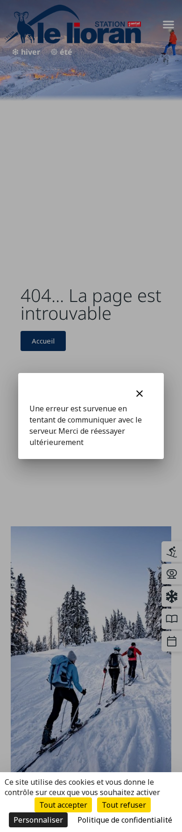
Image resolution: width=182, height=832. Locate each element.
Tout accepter (63, 805)
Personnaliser (38, 820)
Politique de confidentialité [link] (124, 820)
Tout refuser (124, 805)
